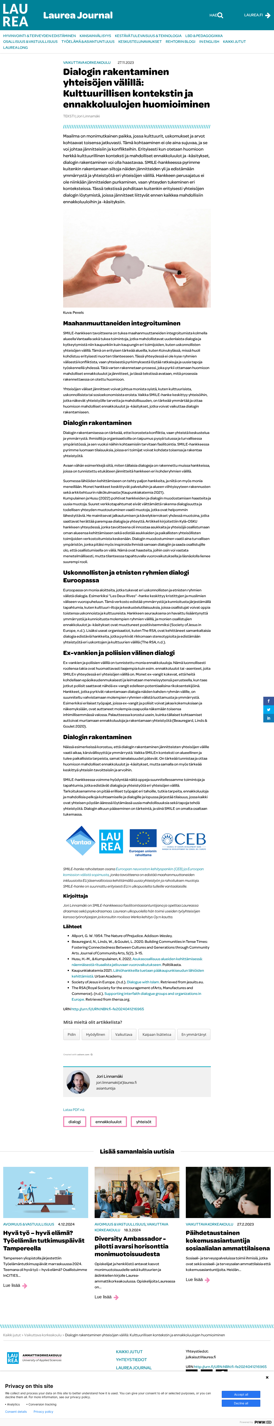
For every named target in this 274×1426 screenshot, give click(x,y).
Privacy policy (43, 1411)
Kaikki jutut (234, 41)
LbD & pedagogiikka (204, 35)
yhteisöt (143, 1121)
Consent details (16, 1411)
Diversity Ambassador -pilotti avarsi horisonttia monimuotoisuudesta (131, 1246)
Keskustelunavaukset (140, 41)
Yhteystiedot (131, 1359)
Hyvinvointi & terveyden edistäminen (39, 35)
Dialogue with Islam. (143, 982)
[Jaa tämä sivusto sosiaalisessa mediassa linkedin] (268, 718)
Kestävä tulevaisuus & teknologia (148, 35)
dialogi (74, 1121)
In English (209, 41)
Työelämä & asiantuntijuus (88, 41)
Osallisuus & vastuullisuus (30, 41)
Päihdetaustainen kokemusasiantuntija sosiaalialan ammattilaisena (228, 1240)
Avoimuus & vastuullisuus (28, 1224)
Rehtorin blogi (180, 41)
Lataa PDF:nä (73, 1109)
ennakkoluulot (108, 1121)
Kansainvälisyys (95, 35)
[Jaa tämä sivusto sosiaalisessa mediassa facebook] (268, 701)
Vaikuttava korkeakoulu (87, 62)
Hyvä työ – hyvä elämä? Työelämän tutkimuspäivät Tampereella (44, 1240)
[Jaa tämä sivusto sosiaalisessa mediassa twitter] (268, 709)
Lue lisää (11, 1285)
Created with (76, 1054)
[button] (71, 1034)
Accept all (241, 1394)
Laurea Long (15, 47)
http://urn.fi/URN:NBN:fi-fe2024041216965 (107, 1009)
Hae (213, 15)
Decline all (241, 1403)
